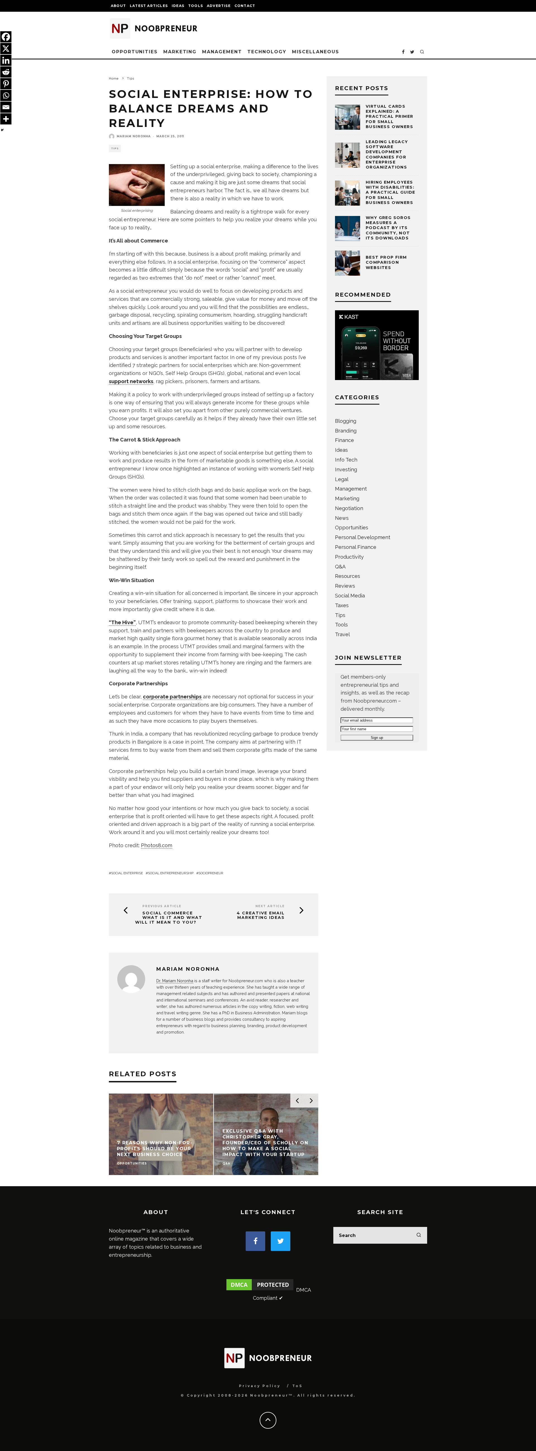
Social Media (350, 596)
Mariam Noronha (134, 136)
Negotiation (349, 508)
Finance (344, 440)
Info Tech (346, 460)
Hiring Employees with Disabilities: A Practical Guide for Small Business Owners (390, 192)
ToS (297, 1386)
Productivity (349, 557)
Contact (244, 6)
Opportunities (135, 51)
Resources (347, 576)
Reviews (345, 586)
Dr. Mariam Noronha (174, 980)
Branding (345, 431)
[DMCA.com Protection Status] (260, 1290)
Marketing (180, 51)
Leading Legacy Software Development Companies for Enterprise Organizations (387, 154)
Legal (341, 479)
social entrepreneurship (170, 873)
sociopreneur (210, 873)
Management (222, 51)
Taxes (342, 605)
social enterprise (127, 873)
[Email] (6, 107)
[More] (6, 119)
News (342, 518)
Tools (195, 6)
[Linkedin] (6, 60)
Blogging (345, 421)
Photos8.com (156, 845)
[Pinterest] (6, 84)
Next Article (270, 906)
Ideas (178, 6)
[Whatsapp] (6, 95)
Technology (266, 51)
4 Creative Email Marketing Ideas (261, 915)
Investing (346, 469)
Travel (342, 634)
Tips (115, 148)
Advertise (219, 6)
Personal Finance (355, 547)
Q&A (340, 567)
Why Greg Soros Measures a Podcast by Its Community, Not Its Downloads (388, 228)
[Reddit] (6, 72)
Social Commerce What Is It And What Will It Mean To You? (168, 918)
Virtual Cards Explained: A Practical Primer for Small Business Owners (389, 116)
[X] (6, 48)
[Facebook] (6, 37)
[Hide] (2, 130)
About (118, 6)
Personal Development (362, 537)
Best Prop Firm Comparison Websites (386, 262)
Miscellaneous (315, 51)
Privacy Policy (260, 1386)
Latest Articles (149, 6)
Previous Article (161, 906)
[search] (418, 1235)
